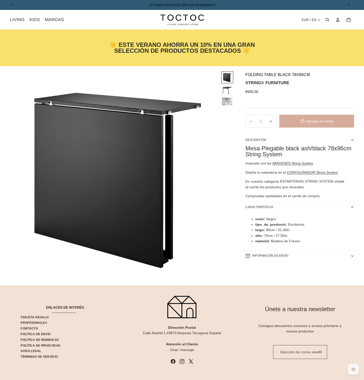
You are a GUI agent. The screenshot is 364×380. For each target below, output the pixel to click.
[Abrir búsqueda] (327, 19)
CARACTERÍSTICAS (259, 207)
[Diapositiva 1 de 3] (227, 77)
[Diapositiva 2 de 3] (227, 90)
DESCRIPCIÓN (255, 140)
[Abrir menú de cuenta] (337, 19)
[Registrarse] (320, 352)
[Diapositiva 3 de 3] (227, 102)
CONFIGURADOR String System (312, 172)
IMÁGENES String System (292, 163)
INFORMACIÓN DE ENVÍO (270, 255)
